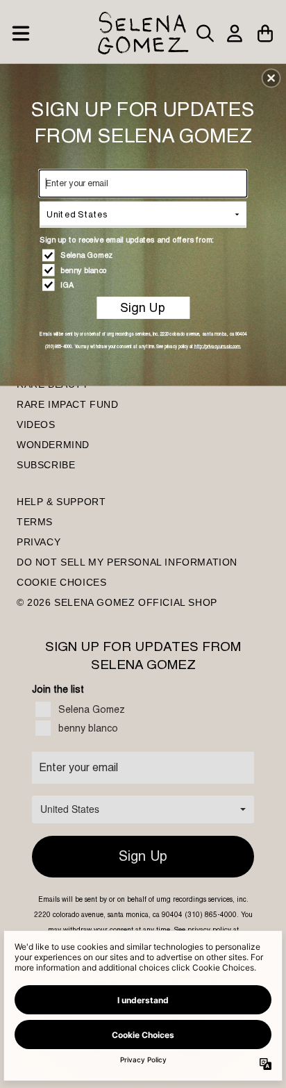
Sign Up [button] (142, 307)
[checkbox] (144, 255)
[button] (271, 77)
